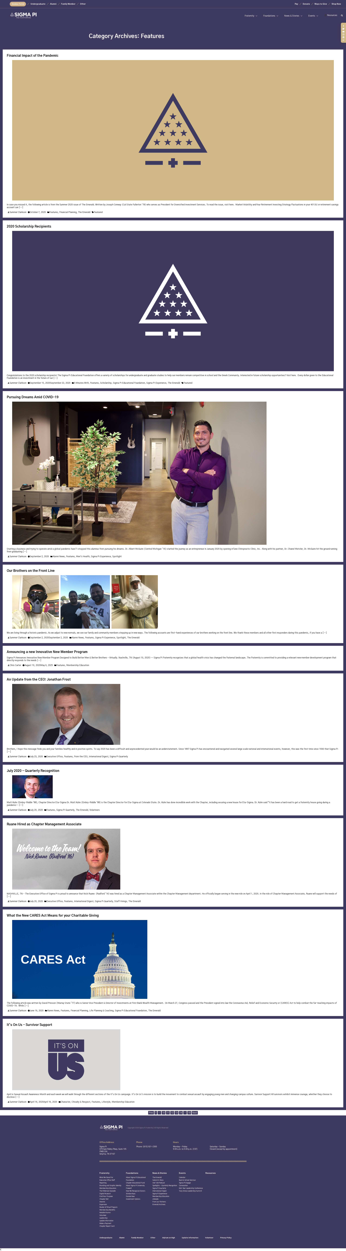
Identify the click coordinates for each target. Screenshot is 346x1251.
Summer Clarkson (18, 212)
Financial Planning (68, 212)
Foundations (269, 16)
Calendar (182, 1177)
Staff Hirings (120, 901)
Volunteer (102, 1215)
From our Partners (159, 1202)
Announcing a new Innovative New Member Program (47, 652)
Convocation (183, 1185)
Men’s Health (83, 556)
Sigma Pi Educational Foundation (129, 383)
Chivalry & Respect (81, 1102)
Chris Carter (15, 665)
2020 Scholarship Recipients (29, 226)
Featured (98, 212)
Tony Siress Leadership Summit (190, 1191)
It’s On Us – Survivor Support (29, 1025)
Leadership (103, 1218)
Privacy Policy (226, 1238)
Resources (332, 15)
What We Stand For (106, 1177)
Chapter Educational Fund (135, 1183)
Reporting (103, 1183)
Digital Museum (105, 1193)
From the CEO (81, 756)
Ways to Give (321, 4)
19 (189, 1113)
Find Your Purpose (106, 1196)
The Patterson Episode (107, 1191)
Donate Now (130, 1196)
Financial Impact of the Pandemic (32, 55)
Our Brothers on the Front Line (31, 570)
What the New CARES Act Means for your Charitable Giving (53, 915)
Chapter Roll (103, 1199)
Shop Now (336, 4)
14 (181, 1113)
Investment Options (133, 1199)
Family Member (68, 4)
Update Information (106, 1221)
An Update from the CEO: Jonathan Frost (39, 679)
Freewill (129, 1188)
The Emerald (84, 212)
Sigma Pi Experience (156, 383)
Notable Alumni (105, 1212)
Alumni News (58, 556)
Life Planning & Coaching (101, 1011)
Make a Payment (105, 1223)
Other (83, 4)
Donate (306, 4)
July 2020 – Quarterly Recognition (33, 771)
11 (168, 1113)
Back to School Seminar (187, 1180)
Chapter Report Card (106, 1226)
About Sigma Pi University (135, 1185)
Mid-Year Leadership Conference (191, 1188)
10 (163, 1113)
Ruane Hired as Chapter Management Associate (44, 824)
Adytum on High (168, 1238)
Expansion (103, 1204)
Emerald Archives (158, 1204)
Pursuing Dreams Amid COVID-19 (33, 397)
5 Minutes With (81, 383)
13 (176, 1113)
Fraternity (249, 16)
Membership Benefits (107, 1210)
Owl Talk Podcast (158, 1183)
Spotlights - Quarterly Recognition (164, 1185)
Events (311, 16)
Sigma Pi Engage (185, 1183)
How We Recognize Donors (135, 1191)
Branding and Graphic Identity (110, 1185)
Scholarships (130, 1193)
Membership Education (77, 665)
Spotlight (117, 556)
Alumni (53, 4)
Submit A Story (157, 1180)
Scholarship (106, 383)
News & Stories (291, 16)
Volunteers (94, 810)
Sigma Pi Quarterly (119, 756)
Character (65, 1102)
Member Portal (18, 4)
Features (53, 212)
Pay (296, 4)
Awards (102, 1202)
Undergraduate (38, 4)
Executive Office (54, 756)
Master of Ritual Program (108, 1207)
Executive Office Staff (107, 1180)
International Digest (98, 756)
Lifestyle (106, 1102)
